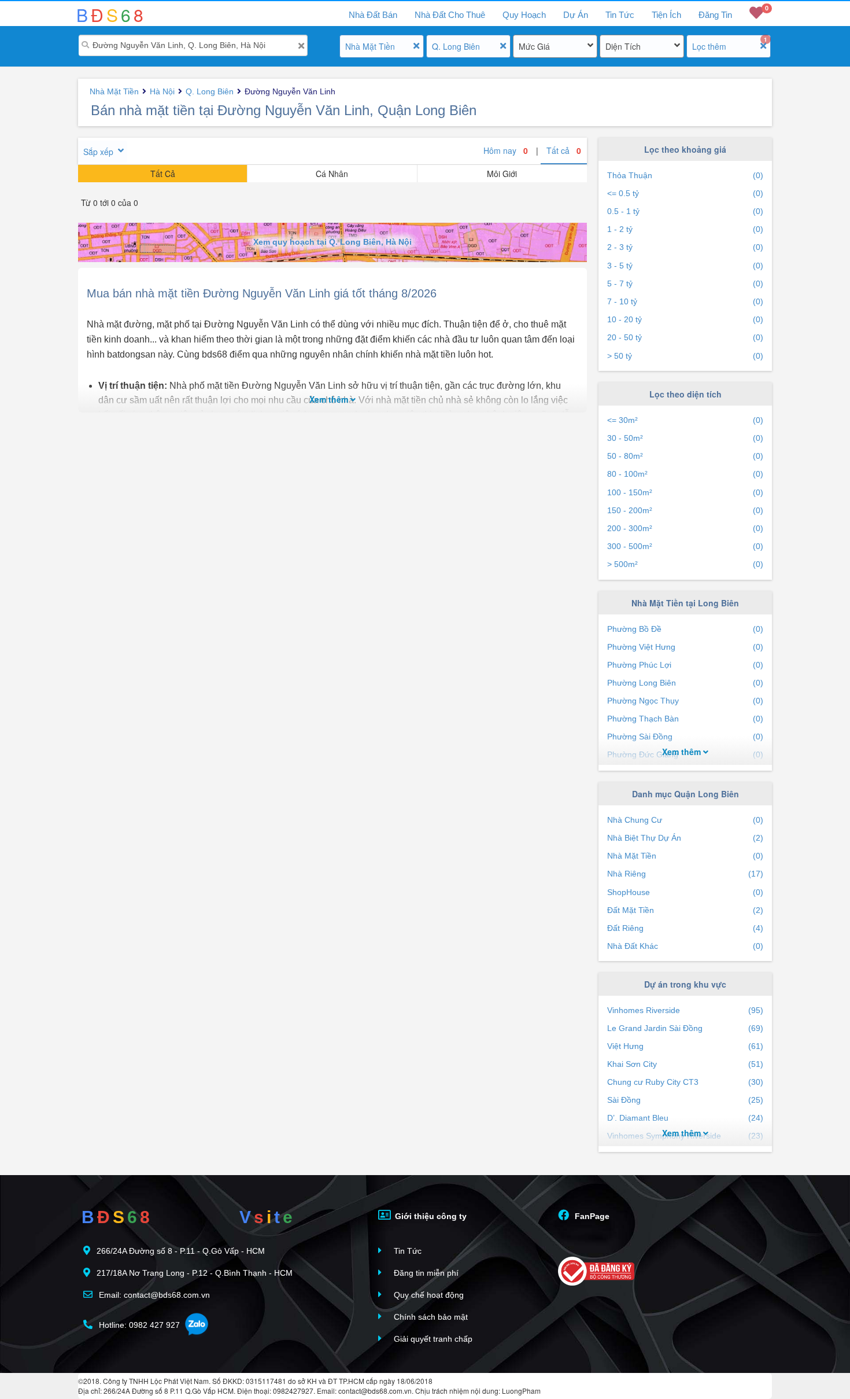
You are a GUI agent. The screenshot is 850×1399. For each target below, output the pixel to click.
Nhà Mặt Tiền (370, 46)
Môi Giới (502, 173)
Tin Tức (619, 15)
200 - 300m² (685, 528)
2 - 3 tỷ (685, 247)
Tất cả (563, 150)
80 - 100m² (685, 473)
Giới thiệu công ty (430, 1216)
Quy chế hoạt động (427, 1294)
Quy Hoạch (524, 15)
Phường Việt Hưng (685, 646)
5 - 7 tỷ (685, 283)
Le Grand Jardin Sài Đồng (685, 1028)
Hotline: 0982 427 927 (138, 1325)
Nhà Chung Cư (685, 819)
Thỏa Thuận (685, 175)
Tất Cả (162, 173)
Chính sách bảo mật (429, 1316)
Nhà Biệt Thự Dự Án (685, 837)
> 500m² (685, 564)
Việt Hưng (685, 1046)
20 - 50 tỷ (685, 337)
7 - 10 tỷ (685, 301)
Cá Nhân (332, 173)
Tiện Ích (666, 15)
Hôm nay (505, 150)
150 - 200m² (685, 510)
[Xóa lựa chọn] (416, 46)
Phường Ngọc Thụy (685, 700)
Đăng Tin (715, 15)
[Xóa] (301, 46)
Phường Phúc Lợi (685, 664)
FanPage (590, 1216)
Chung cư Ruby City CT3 (685, 1082)
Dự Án (575, 15)
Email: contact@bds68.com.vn (153, 1294)
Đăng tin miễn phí (425, 1272)
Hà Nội (162, 91)
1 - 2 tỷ (685, 229)
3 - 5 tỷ (685, 265)
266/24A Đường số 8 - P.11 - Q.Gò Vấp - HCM (181, 1251)
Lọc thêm (709, 46)
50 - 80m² (685, 456)
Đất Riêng (685, 928)
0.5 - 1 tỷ (685, 211)
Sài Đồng (685, 1100)
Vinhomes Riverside (685, 1010)
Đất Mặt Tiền (685, 910)
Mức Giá (534, 46)
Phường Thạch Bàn (685, 718)
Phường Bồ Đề (685, 629)
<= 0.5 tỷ (685, 193)
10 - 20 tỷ (685, 319)
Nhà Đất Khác (685, 946)
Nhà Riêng (685, 873)
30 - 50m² (685, 438)
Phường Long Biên (685, 682)
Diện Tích (623, 46)
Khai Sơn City (685, 1064)
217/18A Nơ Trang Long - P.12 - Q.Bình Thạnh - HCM (195, 1272)
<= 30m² (685, 420)
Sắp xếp (98, 151)
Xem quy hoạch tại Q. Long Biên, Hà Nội (332, 241)
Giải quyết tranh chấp (431, 1338)
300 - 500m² (685, 546)
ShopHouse (685, 892)
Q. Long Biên (456, 46)
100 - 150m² (685, 492)
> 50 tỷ (685, 355)
